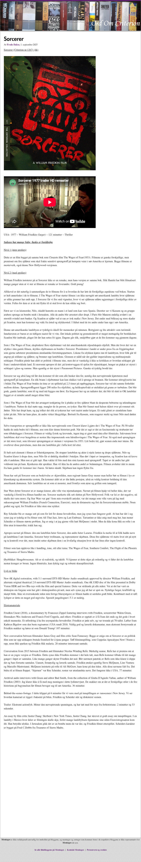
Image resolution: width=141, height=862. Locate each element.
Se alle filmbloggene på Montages (49, 849)
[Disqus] (70, 786)
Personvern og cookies (97, 849)
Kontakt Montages (75, 849)
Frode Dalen (13, 44)
